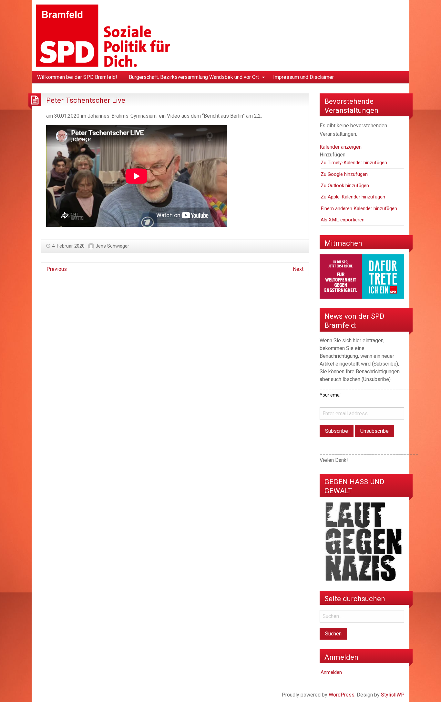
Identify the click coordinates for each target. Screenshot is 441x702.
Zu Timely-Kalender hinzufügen (354, 162)
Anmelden (331, 672)
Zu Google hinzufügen (344, 174)
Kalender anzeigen (341, 147)
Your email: (331, 395)
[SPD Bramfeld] (103, 35)
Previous (56, 269)
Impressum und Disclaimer (303, 77)
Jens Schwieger (112, 246)
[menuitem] (77, 77)
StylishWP (393, 695)
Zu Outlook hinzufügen (345, 185)
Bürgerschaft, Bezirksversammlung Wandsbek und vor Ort (194, 77)
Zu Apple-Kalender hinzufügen (353, 197)
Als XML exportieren (342, 220)
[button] (332, 155)
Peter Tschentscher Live (85, 100)
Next (298, 269)
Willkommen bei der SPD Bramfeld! (77, 77)
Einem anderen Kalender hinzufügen (359, 208)
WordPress (341, 695)
